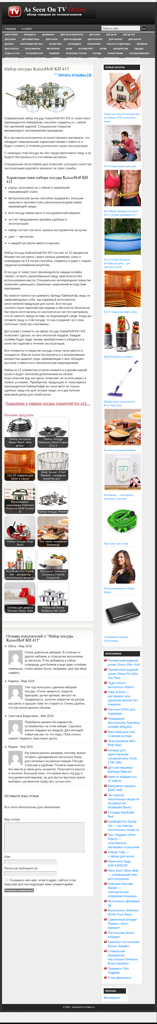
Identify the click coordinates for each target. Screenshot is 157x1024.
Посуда (97, 53)
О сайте (27, 28)
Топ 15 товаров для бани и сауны (120, 311)
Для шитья (134, 39)
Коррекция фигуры (31, 44)
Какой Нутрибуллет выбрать (118, 356)
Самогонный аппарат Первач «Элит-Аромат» (122, 923)
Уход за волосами (35, 58)
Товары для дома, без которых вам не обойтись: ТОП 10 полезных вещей (121, 117)
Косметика (55, 44)
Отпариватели (34, 53)
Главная (10, 28)
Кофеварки (93, 44)
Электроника (111, 58)
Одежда (139, 49)
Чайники (92, 58)
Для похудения (72, 39)
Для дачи (111, 34)
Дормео (9, 44)
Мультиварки (32, 49)
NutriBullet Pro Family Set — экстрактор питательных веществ (123, 825)
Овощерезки (120, 49)
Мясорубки (53, 49)
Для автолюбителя (71, 34)
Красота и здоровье (118, 44)
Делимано (48, 34)
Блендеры (30, 34)
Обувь (103, 49)
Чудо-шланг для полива (116, 543)
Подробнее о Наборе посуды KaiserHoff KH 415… (48, 404)
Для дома (10, 39)
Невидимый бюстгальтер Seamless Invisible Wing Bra (124, 722)
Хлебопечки (74, 58)
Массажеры (12, 49)
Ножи (69, 49)
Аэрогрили (11, 34)
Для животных (30, 39)
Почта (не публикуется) (21, 868)
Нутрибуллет (85, 49)
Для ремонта (95, 39)
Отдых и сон (12, 53)
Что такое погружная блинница (119, 450)
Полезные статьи (76, 53)
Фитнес (56, 58)
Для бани (94, 34)
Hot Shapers (132, 58)
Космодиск (74, 44)
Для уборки (115, 39)
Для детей (129, 34)
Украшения (11, 58)
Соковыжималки (139, 53)
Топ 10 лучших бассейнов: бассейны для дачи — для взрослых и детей (117, 263)
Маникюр (142, 44)
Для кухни (51, 39)
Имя (7, 856)
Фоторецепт (112, 997)
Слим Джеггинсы (119, 977)
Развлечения (115, 53)
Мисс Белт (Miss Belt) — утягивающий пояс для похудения (123, 874)
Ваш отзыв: (12, 819)
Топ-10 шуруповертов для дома (120, 166)
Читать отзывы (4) (74, 75)
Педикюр (54, 53)
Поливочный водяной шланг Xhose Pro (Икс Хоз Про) (123, 673)
